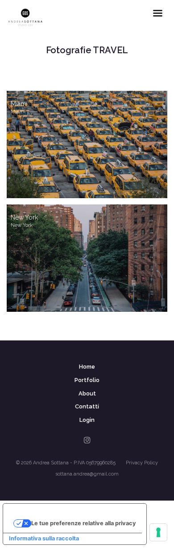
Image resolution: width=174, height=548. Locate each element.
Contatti (87, 406)
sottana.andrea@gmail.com (87, 474)
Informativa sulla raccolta (44, 538)
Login (87, 419)
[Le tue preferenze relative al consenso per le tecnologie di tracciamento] (158, 532)
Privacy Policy (142, 463)
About (87, 393)
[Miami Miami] (87, 144)
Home (87, 366)
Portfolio (87, 380)
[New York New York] (87, 258)
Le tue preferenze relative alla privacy (83, 523)
